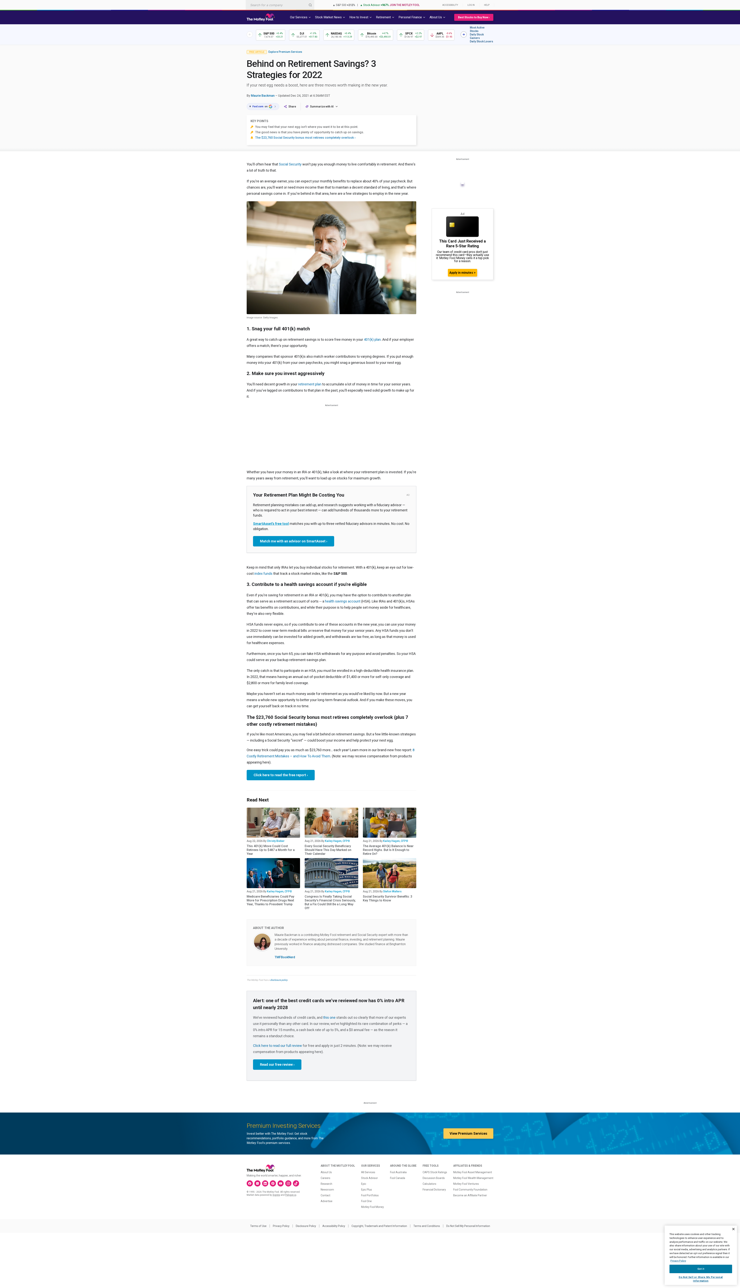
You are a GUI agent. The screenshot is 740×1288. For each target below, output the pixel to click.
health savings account (342, 601)
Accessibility (450, 5)
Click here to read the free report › (281, 775)
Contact (325, 1195)
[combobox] (280, 5)
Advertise (326, 1201)
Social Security (290, 164)
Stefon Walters (392, 891)
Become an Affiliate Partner (470, 1195)
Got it (700, 1268)
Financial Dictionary (434, 1189)
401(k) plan (372, 339)
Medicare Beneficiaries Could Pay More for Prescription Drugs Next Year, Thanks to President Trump (270, 900)
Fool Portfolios (370, 1195)
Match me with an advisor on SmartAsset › (293, 541)
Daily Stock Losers (481, 41)
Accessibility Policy (333, 1226)
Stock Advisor (369, 1178)
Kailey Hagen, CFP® (337, 840)
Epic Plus (366, 1189)
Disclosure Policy (306, 1226)
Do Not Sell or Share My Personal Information (701, 1279)
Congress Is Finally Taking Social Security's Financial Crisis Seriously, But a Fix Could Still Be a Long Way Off (330, 902)
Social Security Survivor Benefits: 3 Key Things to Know (387, 898)
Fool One (366, 1201)
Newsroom (327, 1189)
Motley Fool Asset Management (472, 1172)
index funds (263, 573)
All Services (368, 1172)
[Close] (733, 1229)
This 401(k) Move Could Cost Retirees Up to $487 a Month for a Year (271, 850)
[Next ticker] (464, 34)
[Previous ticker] (250, 34)
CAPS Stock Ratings (435, 1172)
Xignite (276, 1195)
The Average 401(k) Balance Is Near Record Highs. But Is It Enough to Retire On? (388, 850)
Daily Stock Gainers (477, 36)
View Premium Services (468, 1133)
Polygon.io (290, 1195)
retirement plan (309, 384)
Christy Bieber (276, 840)
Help (486, 5)
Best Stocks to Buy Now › (473, 17)
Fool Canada (397, 1178)
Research (326, 1183)
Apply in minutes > (462, 272)
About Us (326, 1172)
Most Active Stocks (477, 29)
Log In (471, 5)
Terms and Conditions (426, 1226)
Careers (325, 1178)
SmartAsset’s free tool (271, 524)
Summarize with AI (322, 106)
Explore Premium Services (285, 51)
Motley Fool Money (372, 1206)
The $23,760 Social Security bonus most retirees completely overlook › (305, 137)
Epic (363, 1183)
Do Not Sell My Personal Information (468, 1226)
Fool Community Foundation (470, 1189)
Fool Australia (398, 1172)
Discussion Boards (434, 1178)
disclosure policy (278, 980)
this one (329, 1017)
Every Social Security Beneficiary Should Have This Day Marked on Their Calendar (328, 850)
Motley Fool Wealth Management (473, 1178)
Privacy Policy (281, 1226)
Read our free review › (277, 1064)
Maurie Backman (263, 95)
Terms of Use (258, 1226)
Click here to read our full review (277, 1046)
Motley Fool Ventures (466, 1183)
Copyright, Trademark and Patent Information (379, 1226)
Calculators (429, 1183)
